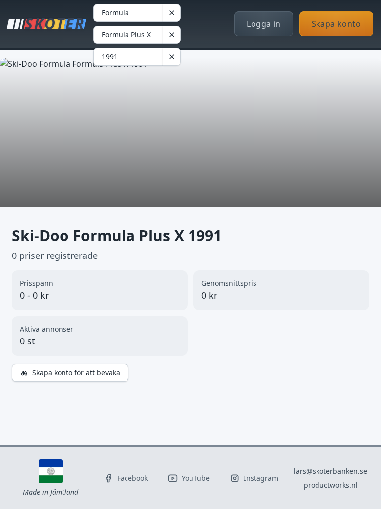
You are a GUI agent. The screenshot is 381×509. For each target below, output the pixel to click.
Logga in (263, 23)
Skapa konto (336, 23)
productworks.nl (331, 485)
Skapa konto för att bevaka (76, 372)
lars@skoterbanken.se (330, 471)
